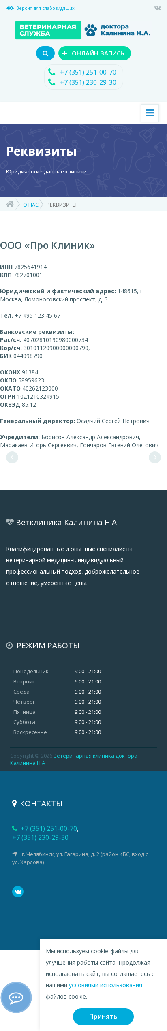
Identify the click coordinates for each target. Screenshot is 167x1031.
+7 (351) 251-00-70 (88, 72)
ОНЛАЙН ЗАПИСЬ (93, 53)
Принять (103, 1016)
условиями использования (105, 985)
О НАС (31, 204)
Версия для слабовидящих (45, 8)
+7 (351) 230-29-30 (88, 82)
